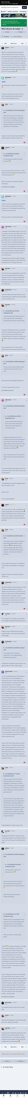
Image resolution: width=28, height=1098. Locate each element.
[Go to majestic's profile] (2, 148)
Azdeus (7, 47)
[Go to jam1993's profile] (2, 831)
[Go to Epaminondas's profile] (2, 672)
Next (22, 43)
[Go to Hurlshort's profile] (2, 614)
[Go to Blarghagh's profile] (2, 36)
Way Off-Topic (18, 36)
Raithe (7, 1015)
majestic (7, 147)
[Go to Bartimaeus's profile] (2, 1003)
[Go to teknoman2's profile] (2, 227)
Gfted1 (7, 504)
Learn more (3, 2)
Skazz (6, 104)
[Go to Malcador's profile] (2, 269)
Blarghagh (6, 36)
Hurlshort (7, 613)
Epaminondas (8, 671)
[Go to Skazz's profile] (2, 104)
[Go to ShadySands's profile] (2, 290)
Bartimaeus (8, 1002)
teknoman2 (8, 226)
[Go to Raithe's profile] (2, 1016)
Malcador (7, 268)
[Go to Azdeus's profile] (2, 48)
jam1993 (7, 831)
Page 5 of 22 (13, 43)
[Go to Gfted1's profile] (2, 505)
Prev (5, 43)
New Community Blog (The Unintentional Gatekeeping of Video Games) (11, 22)
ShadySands (8, 289)
